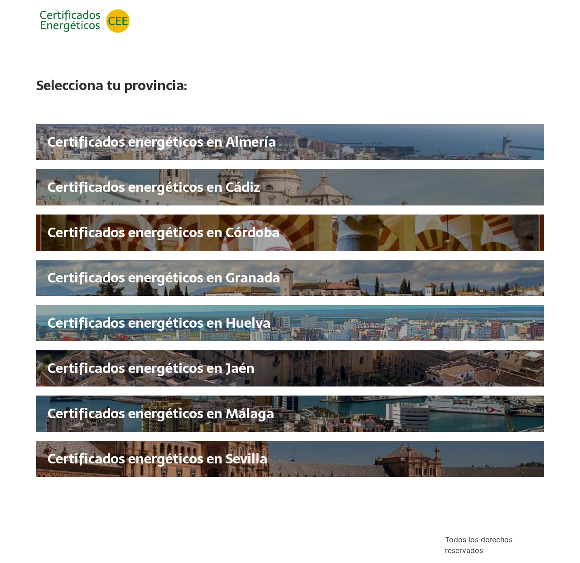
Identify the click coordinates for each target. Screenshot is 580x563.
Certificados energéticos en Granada (164, 278)
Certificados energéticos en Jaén (151, 368)
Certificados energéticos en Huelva (159, 323)
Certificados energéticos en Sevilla (157, 459)
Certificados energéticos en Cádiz (154, 187)
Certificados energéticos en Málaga (161, 413)
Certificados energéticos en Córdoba (164, 232)
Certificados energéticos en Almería (162, 142)
